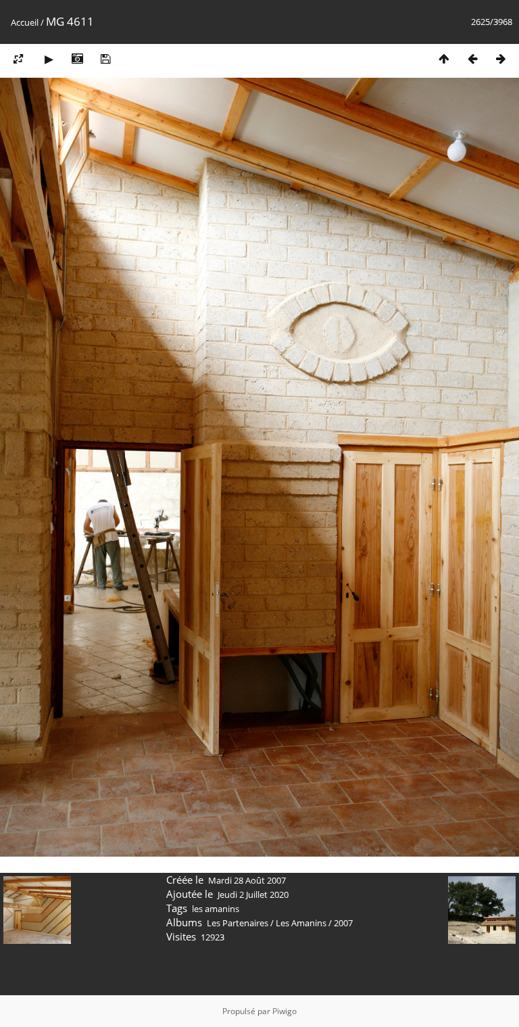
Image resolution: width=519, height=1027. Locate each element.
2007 (343, 923)
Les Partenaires (237, 923)
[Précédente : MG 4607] (472, 58)
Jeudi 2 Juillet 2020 (253, 894)
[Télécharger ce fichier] (105, 58)
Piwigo (284, 1011)
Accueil (25, 22)
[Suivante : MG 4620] (501, 58)
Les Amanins (301, 923)
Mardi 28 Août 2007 (247, 880)
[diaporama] (48, 58)
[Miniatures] (444, 58)
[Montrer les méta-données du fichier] (77, 58)
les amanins (215, 909)
